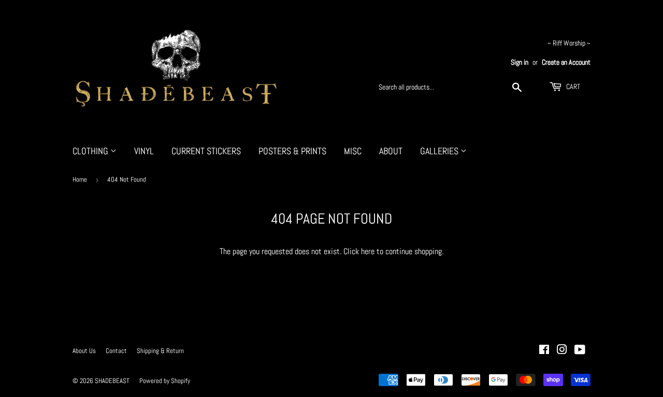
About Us (84, 350)
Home (80, 179)
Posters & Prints (292, 151)
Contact (116, 350)
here (367, 251)
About (390, 151)
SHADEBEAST (112, 380)
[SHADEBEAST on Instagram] (562, 350)
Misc (353, 151)
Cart (572, 86)
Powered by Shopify (164, 380)
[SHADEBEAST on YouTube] (579, 350)
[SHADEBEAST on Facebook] (544, 350)
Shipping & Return (160, 350)
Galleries (440, 151)
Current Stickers (206, 151)
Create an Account (566, 62)
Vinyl (144, 151)
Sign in (519, 62)
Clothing (91, 151)
